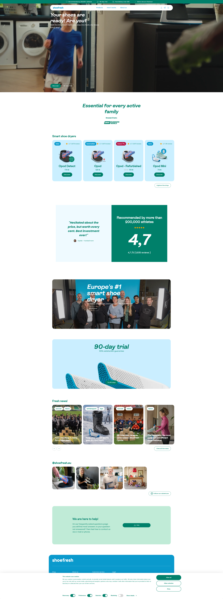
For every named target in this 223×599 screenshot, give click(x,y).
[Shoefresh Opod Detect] (67, 155)
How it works (111, 8)
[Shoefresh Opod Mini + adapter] (159, 155)
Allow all (168, 577)
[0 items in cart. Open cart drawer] (168, 8)
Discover (55, 86)
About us (123, 8)
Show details (130, 595)
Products (99, 8)
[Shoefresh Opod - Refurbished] (128, 155)
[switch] (89, 595)
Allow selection (169, 583)
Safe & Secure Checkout (145, 2)
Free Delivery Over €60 (122, 2)
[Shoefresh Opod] (97, 155)
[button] (54, 448)
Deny (168, 589)
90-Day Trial (103, 2)
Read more (93, 308)
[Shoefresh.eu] (66, 8)
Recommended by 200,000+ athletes (80, 2)
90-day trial (68, 86)
